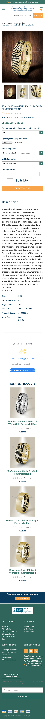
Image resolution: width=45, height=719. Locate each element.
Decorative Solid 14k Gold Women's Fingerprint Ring (22, 571)
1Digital (28, 716)
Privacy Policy (7, 629)
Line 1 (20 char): (8, 169)
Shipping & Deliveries (9, 650)
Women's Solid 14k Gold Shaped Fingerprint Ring (22, 521)
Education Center (8, 634)
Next (42, 92)
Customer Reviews (8, 636)
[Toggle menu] (4, 9)
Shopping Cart (29, 626)
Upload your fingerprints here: (14, 138)
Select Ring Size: (9, 148)
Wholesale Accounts (9, 660)
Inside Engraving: (9, 159)
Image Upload (29, 631)
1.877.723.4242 (32, 2)
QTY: (4, 180)
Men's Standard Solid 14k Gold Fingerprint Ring (22, 472)
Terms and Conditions (10, 631)
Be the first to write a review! (22, 370)
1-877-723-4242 (35, 658)
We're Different (7, 657)
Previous (2, 92)
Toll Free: (27, 661)
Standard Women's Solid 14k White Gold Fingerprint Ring (22, 422)
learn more (21, 598)
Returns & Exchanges (9, 652)
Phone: (26, 658)
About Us (5, 626)
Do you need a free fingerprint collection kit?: (21, 128)
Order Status (28, 629)
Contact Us (6, 655)
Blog (3, 639)
